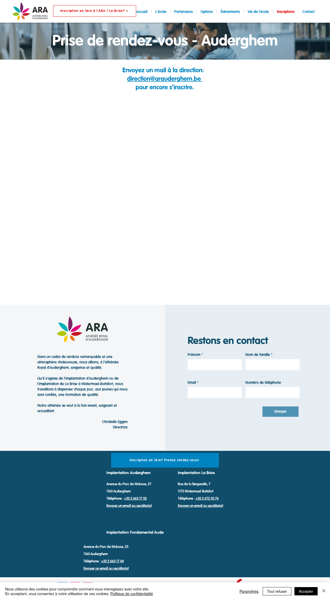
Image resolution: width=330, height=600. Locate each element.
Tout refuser (277, 591)
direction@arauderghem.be (164, 79)
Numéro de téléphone (263, 383)
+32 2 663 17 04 (112, 561)
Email (192, 383)
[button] (94, 11)
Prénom (194, 355)
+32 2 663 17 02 (135, 498)
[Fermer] (324, 591)
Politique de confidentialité (131, 593)
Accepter (306, 591)
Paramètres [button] (249, 591)
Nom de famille (257, 355)
